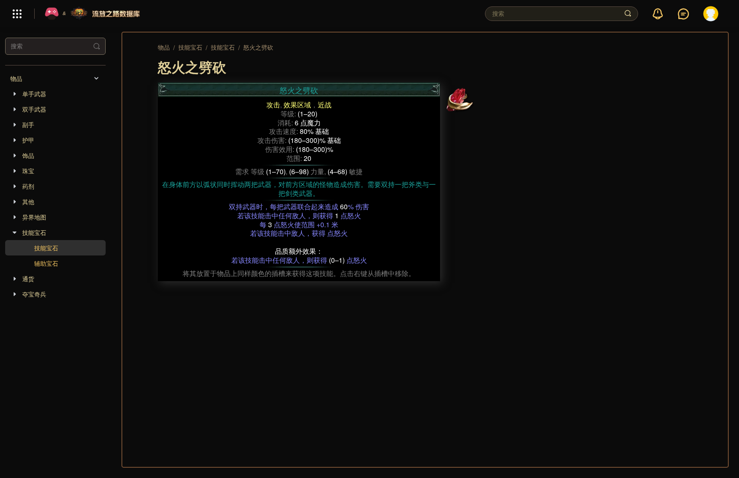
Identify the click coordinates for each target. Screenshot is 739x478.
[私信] (683, 14)
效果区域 (297, 105)
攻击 (273, 105)
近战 (324, 105)
